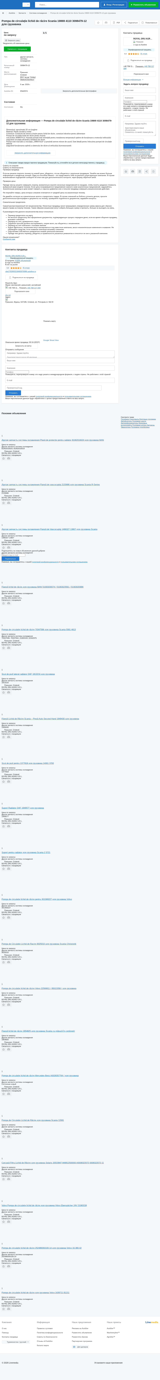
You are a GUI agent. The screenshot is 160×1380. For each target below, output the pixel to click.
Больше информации (132, 80)
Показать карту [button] (49, 321)
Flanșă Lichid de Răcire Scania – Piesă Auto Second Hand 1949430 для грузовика (40, 719)
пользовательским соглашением (77, 396)
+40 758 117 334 (33, 288)
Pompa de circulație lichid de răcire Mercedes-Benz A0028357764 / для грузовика (40, 1075)
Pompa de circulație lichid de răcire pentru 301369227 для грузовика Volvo (37, 899)
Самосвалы (135, 419)
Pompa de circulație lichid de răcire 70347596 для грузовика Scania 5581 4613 (39, 629)
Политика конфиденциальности (50, 1333)
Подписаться (10, 559)
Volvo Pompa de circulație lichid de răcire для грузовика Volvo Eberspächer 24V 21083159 (44, 1205)
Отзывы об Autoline (44, 1341)
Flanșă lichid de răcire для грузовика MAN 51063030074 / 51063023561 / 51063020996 (42, 587)
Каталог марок (43, 1345)
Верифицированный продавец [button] (21, 258)
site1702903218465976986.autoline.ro (20, 271)
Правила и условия (45, 1328)
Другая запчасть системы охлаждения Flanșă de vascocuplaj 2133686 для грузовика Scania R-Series (51, 484)
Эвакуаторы (126, 427)
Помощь (5, 1333)
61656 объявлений (23, 261)
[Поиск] (37, 4)
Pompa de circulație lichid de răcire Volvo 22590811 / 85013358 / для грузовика (39, 988)
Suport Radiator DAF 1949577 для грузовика (23, 808)
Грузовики (125, 419)
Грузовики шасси (139, 421)
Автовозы (151, 425)
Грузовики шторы (139, 425)
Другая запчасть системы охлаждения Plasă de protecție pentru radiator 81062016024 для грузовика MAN (53, 440)
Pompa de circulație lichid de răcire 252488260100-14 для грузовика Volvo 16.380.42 (42, 1248)
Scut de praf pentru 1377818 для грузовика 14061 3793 (28, 763)
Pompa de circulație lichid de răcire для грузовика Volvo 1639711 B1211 (35, 1292)
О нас (4, 1328)
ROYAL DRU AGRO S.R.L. (15, 256)
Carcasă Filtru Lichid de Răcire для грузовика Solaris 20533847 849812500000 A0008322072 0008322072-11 (53, 1163)
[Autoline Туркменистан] (10, 5)
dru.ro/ (8, 295)
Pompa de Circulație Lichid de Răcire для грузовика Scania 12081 (33, 1120)
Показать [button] (23, 288)
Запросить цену (14, 40)
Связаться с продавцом (17, 49)
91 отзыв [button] (26, 268)
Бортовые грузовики (148, 419)
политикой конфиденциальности (49, 396)
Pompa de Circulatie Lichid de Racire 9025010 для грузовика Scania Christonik (39, 944)
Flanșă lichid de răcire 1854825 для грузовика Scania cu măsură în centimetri (38, 1031)
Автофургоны (126, 421)
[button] (98, 22)
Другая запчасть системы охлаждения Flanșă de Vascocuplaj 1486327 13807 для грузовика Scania (49, 529)
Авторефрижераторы (130, 423)
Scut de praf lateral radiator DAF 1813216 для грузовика (28, 674)
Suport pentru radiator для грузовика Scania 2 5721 (26, 852)
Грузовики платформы (140, 427)
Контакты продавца (10, 1337)
